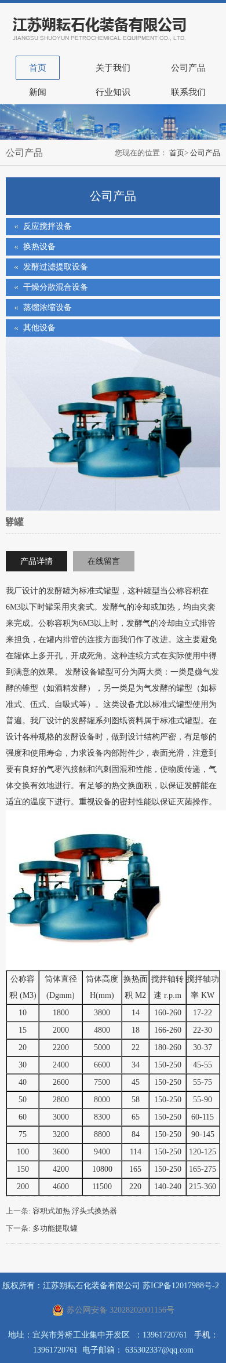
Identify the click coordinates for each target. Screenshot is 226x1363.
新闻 (37, 92)
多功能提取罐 (55, 1228)
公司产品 (188, 67)
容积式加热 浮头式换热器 (74, 1211)
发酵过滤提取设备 (55, 267)
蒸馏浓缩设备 (47, 307)
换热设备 (39, 246)
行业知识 (113, 92)
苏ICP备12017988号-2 (181, 1285)
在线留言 (104, 561)
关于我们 (113, 67)
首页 (37, 67)
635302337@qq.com (159, 1350)
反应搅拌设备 (47, 226)
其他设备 (39, 327)
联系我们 (188, 92)
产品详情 (36, 561)
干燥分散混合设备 (55, 287)
